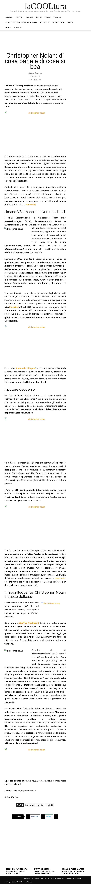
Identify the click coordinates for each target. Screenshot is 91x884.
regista (40, 805)
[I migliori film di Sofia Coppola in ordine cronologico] (18, 847)
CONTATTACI (45, 878)
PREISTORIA (9, 17)
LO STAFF (27, 878)
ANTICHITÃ (19, 17)
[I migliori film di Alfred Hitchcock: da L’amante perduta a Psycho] (73, 847)
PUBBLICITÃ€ (70, 878)
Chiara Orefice (35, 73)
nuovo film (31, 204)
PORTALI (78, 878)
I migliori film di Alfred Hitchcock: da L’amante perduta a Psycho (72, 871)
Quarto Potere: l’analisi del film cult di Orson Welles (44, 871)
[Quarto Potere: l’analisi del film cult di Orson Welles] (45, 847)
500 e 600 (39, 17)
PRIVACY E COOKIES (57, 878)
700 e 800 (47, 17)
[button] (84, 17)
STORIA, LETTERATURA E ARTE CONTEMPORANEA (21, 22)
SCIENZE (8, 28)
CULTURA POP (44, 22)
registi (49, 805)
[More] (56, 816)
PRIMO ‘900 (57, 17)
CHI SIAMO (35, 878)
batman (29, 805)
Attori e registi (34, 80)
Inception (14, 307)
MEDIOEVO (29, 17)
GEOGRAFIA (18, 28)
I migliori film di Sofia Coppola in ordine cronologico (16, 871)
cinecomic (60, 578)
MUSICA (70, 22)
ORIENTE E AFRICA (58, 22)
